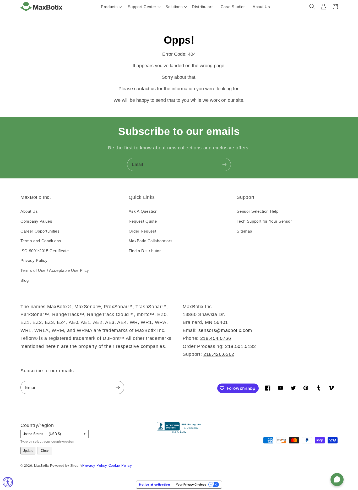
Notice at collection (154, 484)
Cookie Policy (120, 466)
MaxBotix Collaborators (151, 241)
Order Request (142, 231)
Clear (45, 451)
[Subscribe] (224, 164)
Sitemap (244, 231)
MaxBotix (41, 466)
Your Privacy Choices (191, 484)
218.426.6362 (218, 354)
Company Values (36, 221)
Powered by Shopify (66, 466)
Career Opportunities (39, 231)
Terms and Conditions (40, 241)
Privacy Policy (33, 260)
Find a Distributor (145, 251)
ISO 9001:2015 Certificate (44, 251)
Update (28, 451)
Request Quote (143, 221)
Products (109, 6)
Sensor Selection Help (257, 211)
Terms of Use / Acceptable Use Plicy (54, 270)
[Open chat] (337, 479)
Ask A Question (143, 211)
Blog (24, 280)
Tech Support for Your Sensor (264, 221)
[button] (143, 7)
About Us (29, 211)
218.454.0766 (215, 338)
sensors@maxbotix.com (225, 330)
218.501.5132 (240, 346)
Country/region (37, 425)
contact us (145, 88)
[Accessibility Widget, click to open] (8, 482)
